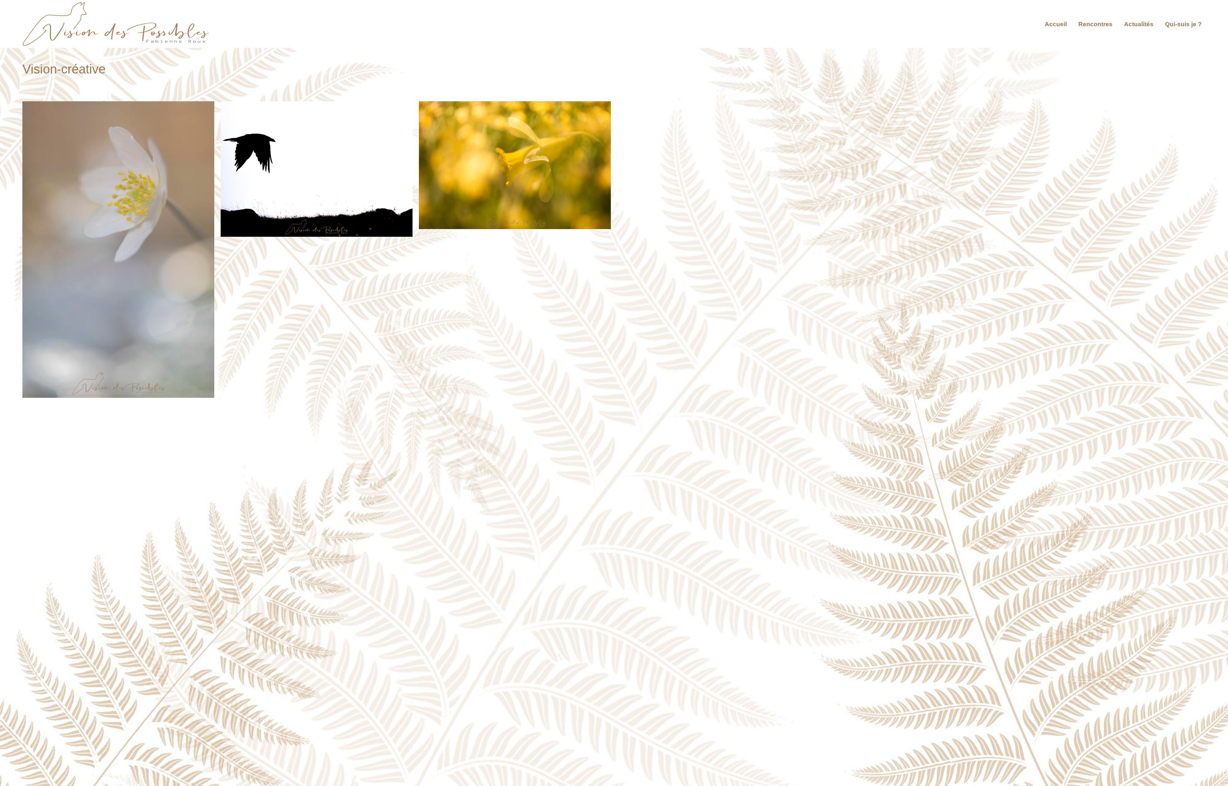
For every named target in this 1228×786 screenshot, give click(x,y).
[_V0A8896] (118, 249)
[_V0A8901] (317, 169)
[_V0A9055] (515, 165)
